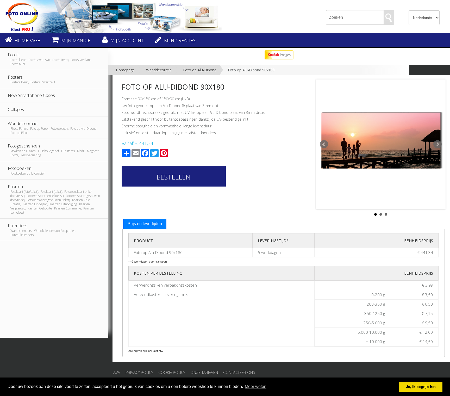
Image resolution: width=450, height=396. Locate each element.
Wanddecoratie (159, 69)
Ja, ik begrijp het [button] (421, 387)
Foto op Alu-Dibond (199, 69)
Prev (324, 144)
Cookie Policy (171, 372)
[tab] (144, 224)
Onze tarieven (204, 372)
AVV (116, 372)
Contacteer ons (239, 372)
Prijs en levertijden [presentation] (145, 223)
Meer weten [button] (255, 386)
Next (437, 144)
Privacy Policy (139, 372)
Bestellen (174, 176)
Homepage (125, 69)
